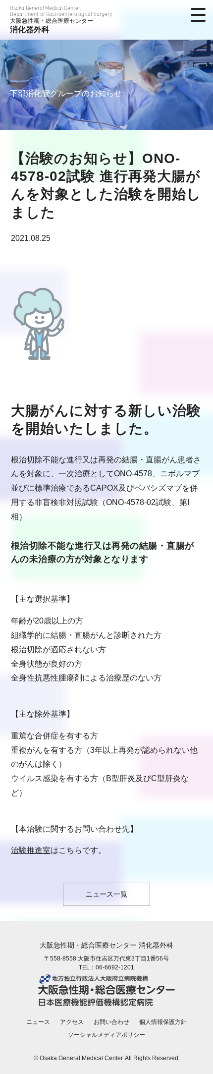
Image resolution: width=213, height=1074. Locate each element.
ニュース (38, 1021)
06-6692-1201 (115, 967)
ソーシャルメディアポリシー (106, 1034)
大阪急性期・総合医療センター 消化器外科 (106, 945)
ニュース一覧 (106, 894)
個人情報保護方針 (163, 1021)
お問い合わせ (111, 1021)
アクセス (72, 1021)
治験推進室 (31, 850)
